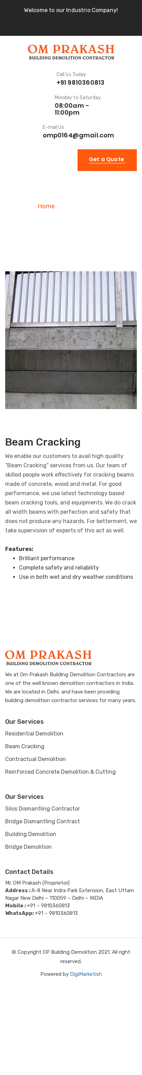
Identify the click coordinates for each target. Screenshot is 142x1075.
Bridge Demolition (28, 847)
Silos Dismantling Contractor (42, 808)
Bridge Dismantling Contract (42, 821)
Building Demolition (30, 834)
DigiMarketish (86, 974)
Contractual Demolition (35, 759)
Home (46, 206)
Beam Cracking (24, 746)
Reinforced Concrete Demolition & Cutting (60, 772)
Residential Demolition (34, 733)
